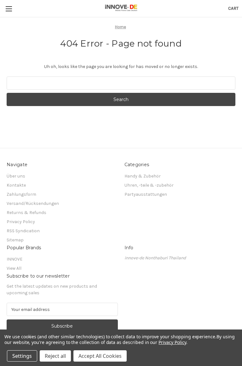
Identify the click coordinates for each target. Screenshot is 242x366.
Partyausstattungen (145, 194)
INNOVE (14, 259)
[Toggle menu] (8, 8)
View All (14, 268)
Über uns (16, 176)
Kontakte (16, 185)
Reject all (55, 355)
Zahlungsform (21, 194)
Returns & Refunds (26, 212)
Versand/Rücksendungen (33, 203)
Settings (22, 355)
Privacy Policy (21, 221)
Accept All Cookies (100, 355)
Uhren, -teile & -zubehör (149, 185)
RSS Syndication (23, 231)
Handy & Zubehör (142, 176)
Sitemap (15, 240)
